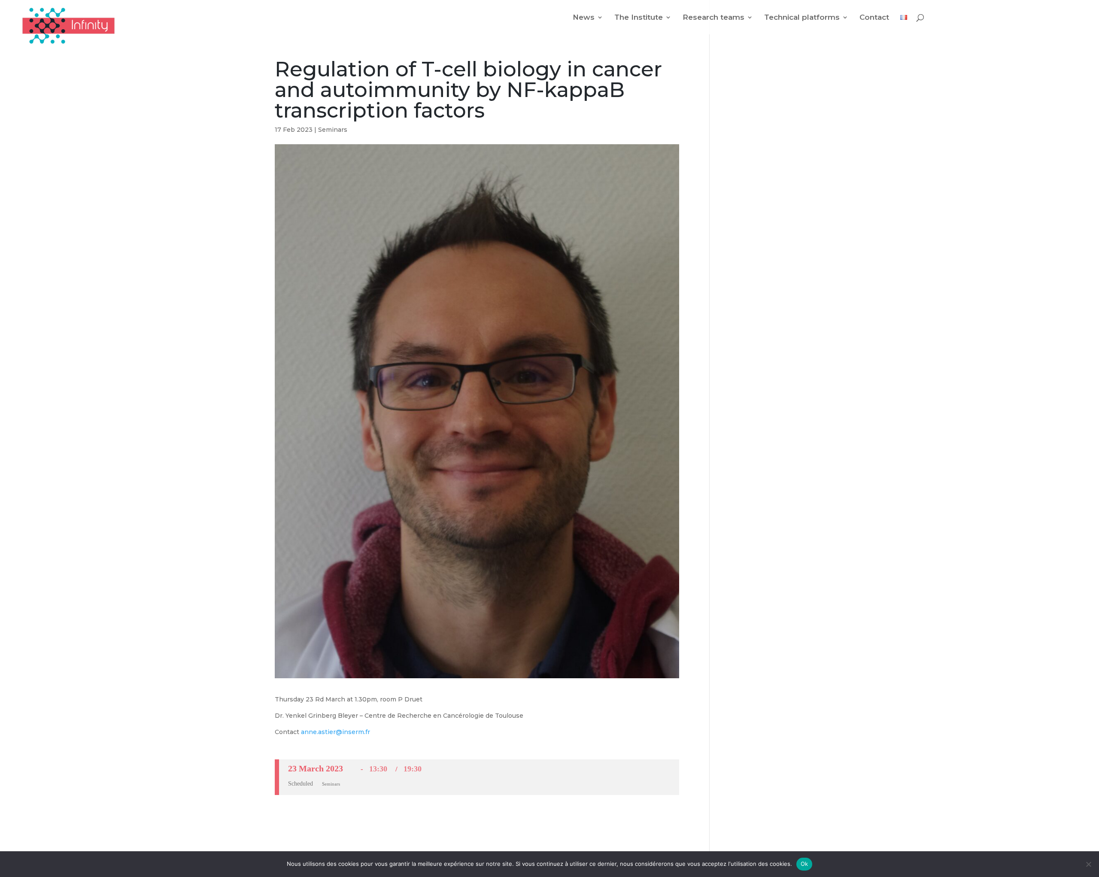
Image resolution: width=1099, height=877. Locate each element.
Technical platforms (802, 17)
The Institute (638, 17)
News (584, 17)
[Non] (1088, 864)
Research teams (713, 17)
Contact (874, 17)
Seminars (332, 130)
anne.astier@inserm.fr (335, 732)
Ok (804, 863)
